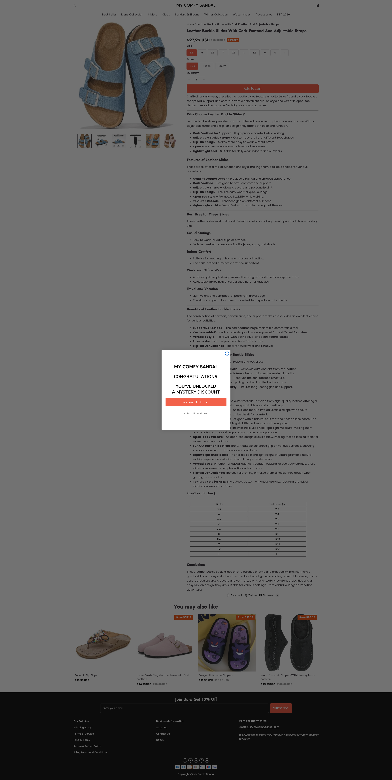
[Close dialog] (227, 353)
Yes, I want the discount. (196, 402)
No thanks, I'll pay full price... (196, 413)
